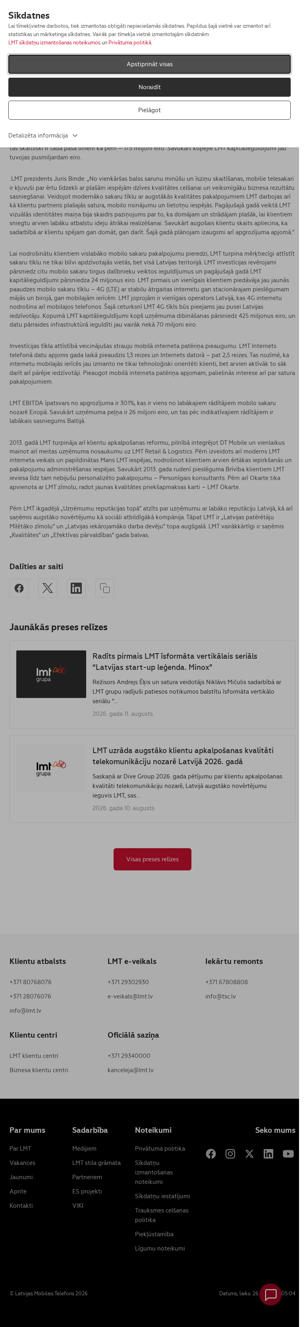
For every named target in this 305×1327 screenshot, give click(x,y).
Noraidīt (150, 87)
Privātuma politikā (129, 42)
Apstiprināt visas (150, 64)
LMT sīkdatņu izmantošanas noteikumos (54, 42)
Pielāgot (149, 110)
